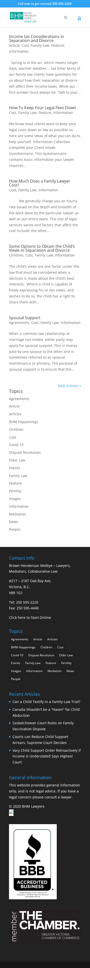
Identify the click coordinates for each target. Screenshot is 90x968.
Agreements (19, 322)
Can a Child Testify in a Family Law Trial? (46, 701)
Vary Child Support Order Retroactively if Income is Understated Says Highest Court (46, 756)
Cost (25, 45)
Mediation (17, 514)
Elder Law (17, 460)
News (13, 521)
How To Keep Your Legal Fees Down (42, 107)
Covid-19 (16, 444)
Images (15, 498)
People (14, 529)
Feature (57, 45)
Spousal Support (24, 317)
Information (19, 51)
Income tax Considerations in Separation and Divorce (36, 38)
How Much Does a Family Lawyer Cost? (39, 183)
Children (16, 255)
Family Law (40, 45)
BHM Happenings (23, 421)
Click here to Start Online (30, 617)
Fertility (15, 490)
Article (14, 45)
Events (14, 468)
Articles (15, 414)
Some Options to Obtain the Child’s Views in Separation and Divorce (42, 248)
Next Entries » (69, 385)
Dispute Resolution (25, 452)
